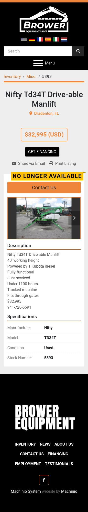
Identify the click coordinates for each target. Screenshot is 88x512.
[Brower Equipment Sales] (44, 416)
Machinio (69, 491)
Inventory (25, 444)
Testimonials (59, 463)
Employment (28, 463)
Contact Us (44, 187)
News (45, 444)
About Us (64, 444)
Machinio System (26, 491)
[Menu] (38, 63)
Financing (58, 454)
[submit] (78, 51)
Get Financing (42, 151)
